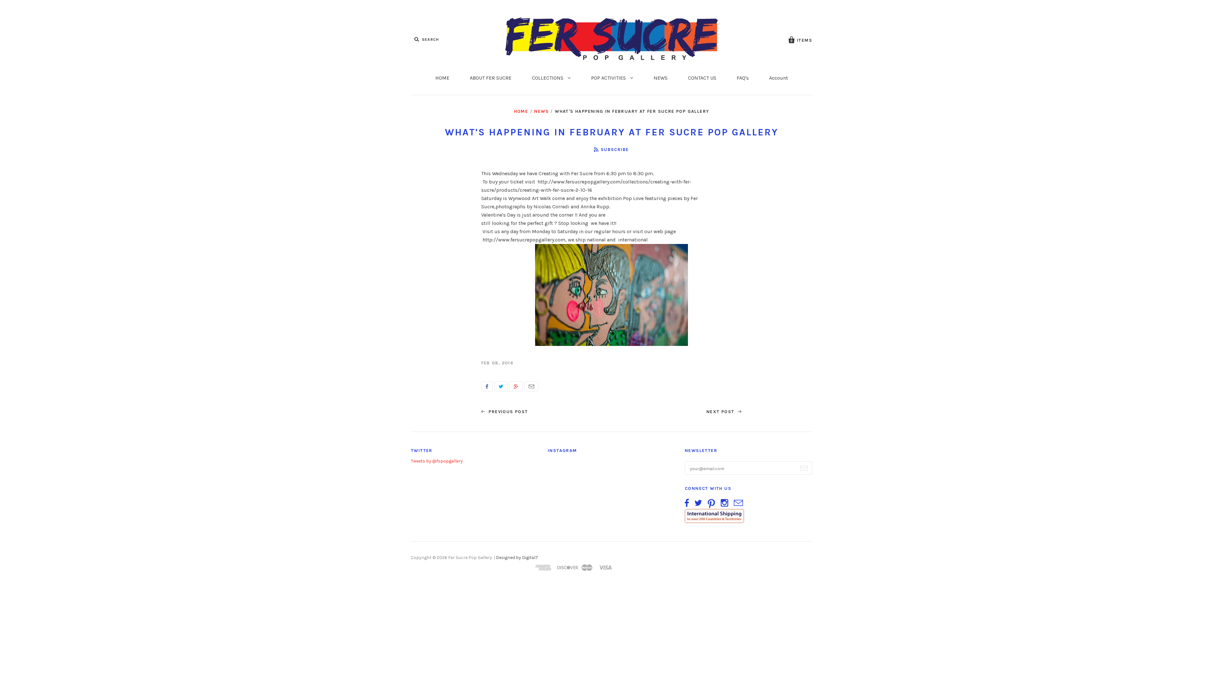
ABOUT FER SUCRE (490, 78)
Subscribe (615, 149)
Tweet (501, 386)
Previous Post (507, 411)
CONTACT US (702, 78)
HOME (442, 78)
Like (487, 386)
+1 (516, 386)
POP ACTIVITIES (609, 78)
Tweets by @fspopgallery (437, 461)
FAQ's (743, 78)
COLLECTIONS (548, 78)
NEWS (661, 78)
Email (531, 386)
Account (778, 78)
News (541, 111)
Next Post (721, 411)
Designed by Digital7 (517, 557)
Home (521, 111)
